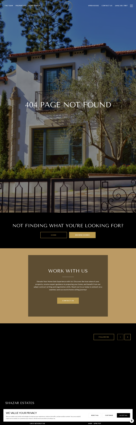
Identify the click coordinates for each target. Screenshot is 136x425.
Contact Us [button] (68, 300)
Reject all (94, 415)
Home (53, 235)
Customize (109, 415)
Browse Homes (82, 235)
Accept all (123, 415)
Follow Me (104, 337)
